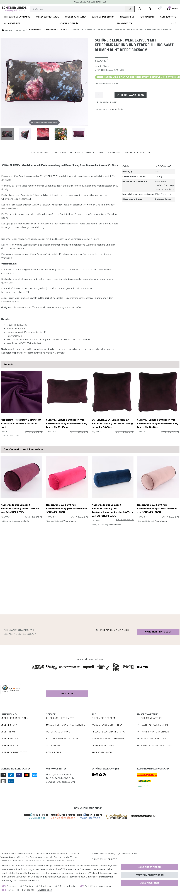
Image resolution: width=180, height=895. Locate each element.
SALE (173, 23)
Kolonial (63, 30)
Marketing (46, 886)
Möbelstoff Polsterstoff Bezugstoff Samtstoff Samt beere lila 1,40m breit (21, 423)
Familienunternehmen (155, 732)
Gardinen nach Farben (75, 17)
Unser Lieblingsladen (14, 718)
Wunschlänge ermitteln (107, 725)
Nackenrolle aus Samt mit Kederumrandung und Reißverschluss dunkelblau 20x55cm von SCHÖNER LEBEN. (112, 510)
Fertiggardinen (147, 17)
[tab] (38, 152)
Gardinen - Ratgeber (158, 632)
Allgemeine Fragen (104, 718)
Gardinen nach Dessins (103, 17)
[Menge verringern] (110, 95)
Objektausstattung (58, 732)
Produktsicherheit (137, 152)
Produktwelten (124, 23)
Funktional (28, 890)
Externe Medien (68, 886)
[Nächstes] (86, 81)
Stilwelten (51, 30)
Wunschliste (108, 102)
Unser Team (8, 732)
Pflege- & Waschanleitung (108, 732)
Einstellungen (44, 890)
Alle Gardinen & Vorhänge (17, 17)
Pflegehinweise (85, 152)
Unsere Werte (9, 745)
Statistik (29, 886)
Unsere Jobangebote (14, 752)
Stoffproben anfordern (62, 738)
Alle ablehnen (149, 883)
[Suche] (130, 9)
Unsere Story (9, 725)
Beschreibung (39, 152)
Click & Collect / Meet (60, 718)
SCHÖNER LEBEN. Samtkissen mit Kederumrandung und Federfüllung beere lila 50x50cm (112, 423)
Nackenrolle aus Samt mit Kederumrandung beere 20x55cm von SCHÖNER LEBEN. (20, 509)
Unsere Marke (9, 738)
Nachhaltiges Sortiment (156, 725)
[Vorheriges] (3, 81)
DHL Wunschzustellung (98, 886)
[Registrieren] (150, 8)
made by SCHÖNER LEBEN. (47, 17)
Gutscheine (53, 745)
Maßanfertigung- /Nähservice (65, 725)
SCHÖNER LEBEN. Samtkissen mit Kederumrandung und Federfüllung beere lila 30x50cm (66, 423)
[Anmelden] (140, 8)
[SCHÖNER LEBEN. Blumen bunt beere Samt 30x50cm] (7, 134)
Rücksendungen (102, 752)
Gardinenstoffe (168, 17)
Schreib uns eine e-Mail (114, 630)
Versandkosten (118, 109)
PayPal (10, 890)
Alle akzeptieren (149, 867)
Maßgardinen (127, 17)
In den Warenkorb (132, 95)
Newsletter (53, 752)
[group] (21, 392)
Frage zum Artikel (110, 152)
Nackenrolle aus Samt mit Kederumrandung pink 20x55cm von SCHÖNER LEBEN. (66, 509)
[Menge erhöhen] (105, 95)
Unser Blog (67, 693)
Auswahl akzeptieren (150, 875)
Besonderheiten (61, 152)
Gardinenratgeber (103, 745)
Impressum (34, 880)
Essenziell (12, 886)
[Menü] (19, 685)
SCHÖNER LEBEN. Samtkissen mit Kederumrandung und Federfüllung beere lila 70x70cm (157, 423)
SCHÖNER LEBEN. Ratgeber (108, 738)
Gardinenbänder (12, 23)
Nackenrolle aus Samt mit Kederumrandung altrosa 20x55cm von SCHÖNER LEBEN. (157, 509)
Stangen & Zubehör (69, 23)
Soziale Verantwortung (156, 745)
